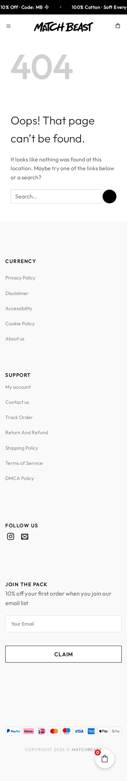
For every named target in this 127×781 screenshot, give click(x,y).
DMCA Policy (19, 478)
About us (14, 339)
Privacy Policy (20, 278)
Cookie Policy (20, 323)
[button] (9, 26)
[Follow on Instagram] (10, 537)
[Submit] (109, 196)
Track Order (19, 417)
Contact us (17, 402)
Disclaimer (17, 293)
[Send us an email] (24, 537)
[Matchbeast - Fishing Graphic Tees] (63, 26)
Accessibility (18, 308)
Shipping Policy (21, 448)
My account (18, 387)
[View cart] (118, 27)
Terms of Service (24, 463)
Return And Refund (26, 432)
